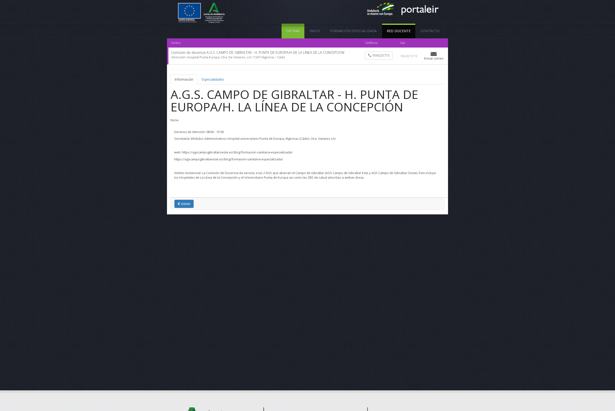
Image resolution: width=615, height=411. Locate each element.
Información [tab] (183, 79)
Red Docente (399, 31)
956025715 (380, 55)
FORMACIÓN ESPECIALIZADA (353, 31)
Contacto (430, 31)
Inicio (315, 31)
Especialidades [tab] (213, 79)
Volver (185, 203)
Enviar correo (433, 58)
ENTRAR (293, 31)
